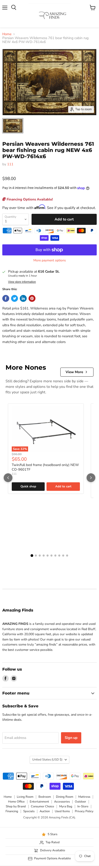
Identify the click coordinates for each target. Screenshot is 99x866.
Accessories (62, 802)
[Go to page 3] (40, 555)
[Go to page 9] (63, 555)
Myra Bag (65, 806)
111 (10, 164)
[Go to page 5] (48, 555)
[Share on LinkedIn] (23, 298)
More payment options (49, 260)
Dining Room (64, 797)
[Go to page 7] (55, 555)
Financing (12, 811)
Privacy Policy (84, 811)
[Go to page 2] (36, 555)
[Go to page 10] (67, 555)
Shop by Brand (16, 806)
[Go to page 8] (59, 555)
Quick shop (28, 486)
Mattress (84, 797)
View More (74, 372)
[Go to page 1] (32, 555)
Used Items (62, 811)
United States (47, 759)
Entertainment (39, 802)
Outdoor (80, 802)
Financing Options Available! (29, 199)
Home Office (16, 802)
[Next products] (91, 477)
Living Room (25, 797)
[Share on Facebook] (5, 298)
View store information (22, 281)
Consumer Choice (42, 806)
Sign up (71, 737)
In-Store (82, 806)
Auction (45, 811)
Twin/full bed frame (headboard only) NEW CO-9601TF (45, 467)
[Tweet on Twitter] (14, 298)
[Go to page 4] (44, 555)
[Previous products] (8, 477)
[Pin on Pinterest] (32, 298)
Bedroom (44, 797)
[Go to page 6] (51, 555)
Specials (29, 811)
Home (7, 34)
